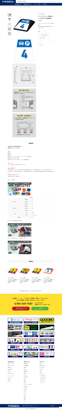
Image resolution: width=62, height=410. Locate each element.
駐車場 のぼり (10, 367)
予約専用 (25, 369)
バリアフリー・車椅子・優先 (27, 384)
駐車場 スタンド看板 (10, 365)
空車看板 (25, 382)
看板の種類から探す (18, 4)
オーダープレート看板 (37, 4)
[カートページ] (59, 1)
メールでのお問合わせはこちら (21, 308)
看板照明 (9, 380)
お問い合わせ (45, 4)
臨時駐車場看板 (26, 371)
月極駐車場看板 (26, 363)
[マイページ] (58, 1)
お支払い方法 (42, 380)
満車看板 (25, 378)
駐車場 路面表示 (10, 369)
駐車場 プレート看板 (10, 363)
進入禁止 (25, 395)
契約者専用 (25, 367)
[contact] (52, 405)
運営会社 (41, 371)
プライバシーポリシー (42, 382)
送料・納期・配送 (42, 375)
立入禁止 (25, 393)
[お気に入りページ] (56, 1)
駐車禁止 (25, 397)
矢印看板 (9, 371)
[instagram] (51, 405)
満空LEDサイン (10, 378)
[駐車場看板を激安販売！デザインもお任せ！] (8, 1)
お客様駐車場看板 (26, 365)
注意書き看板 (25, 386)
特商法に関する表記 (42, 365)
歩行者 (24, 401)
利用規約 (41, 363)
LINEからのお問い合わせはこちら (40, 308)
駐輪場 (24, 399)
